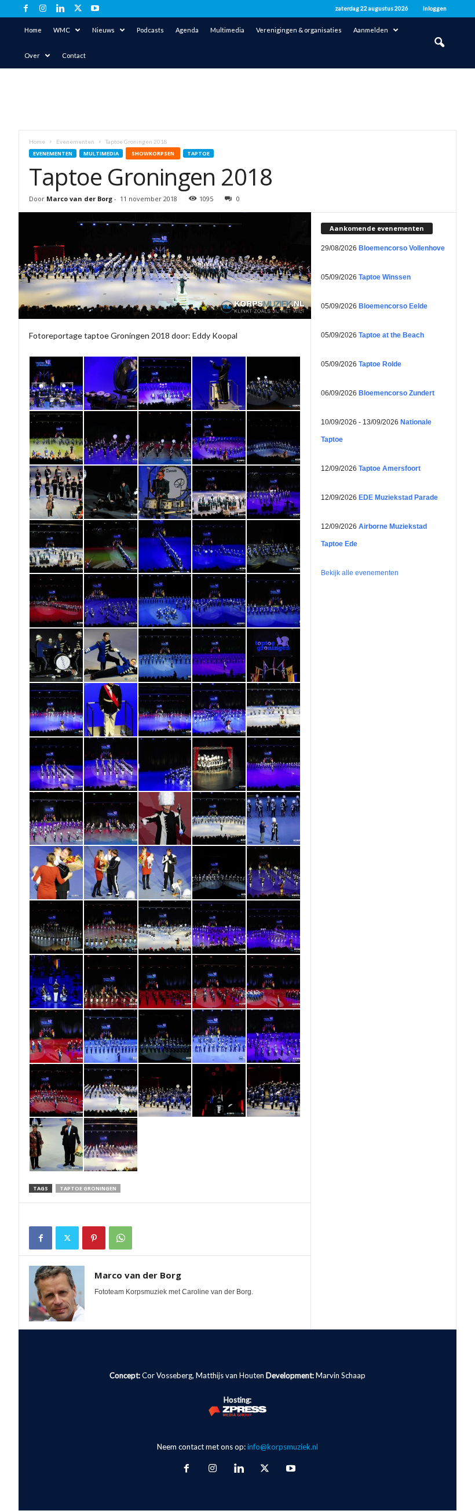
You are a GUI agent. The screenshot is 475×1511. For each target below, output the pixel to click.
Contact (74, 55)
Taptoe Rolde (380, 364)
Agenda (187, 30)
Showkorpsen (152, 153)
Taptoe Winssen (385, 277)
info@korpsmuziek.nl (282, 1446)
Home (33, 30)
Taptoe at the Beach (391, 335)
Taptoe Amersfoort (390, 468)
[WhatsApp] (120, 1238)
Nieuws (103, 30)
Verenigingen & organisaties (299, 30)
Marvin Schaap (341, 1375)
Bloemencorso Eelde (393, 306)
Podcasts (150, 30)
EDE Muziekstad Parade (398, 497)
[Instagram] (43, 8)
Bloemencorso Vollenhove (402, 248)
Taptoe (198, 153)
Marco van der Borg (79, 198)
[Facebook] (25, 8)
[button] (439, 43)
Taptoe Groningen (88, 1188)
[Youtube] (95, 8)
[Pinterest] (93, 1238)
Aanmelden (370, 30)
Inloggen (435, 8)
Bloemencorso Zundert (396, 393)
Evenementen (75, 141)
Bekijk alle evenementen (360, 573)
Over (32, 55)
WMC (61, 30)
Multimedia (227, 30)
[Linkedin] (60, 8)
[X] (78, 8)
